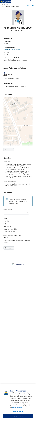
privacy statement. (17, 407)
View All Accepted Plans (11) (13, 49)
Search (4, 4)
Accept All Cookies (18, 416)
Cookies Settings (18, 411)
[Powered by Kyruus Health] (18, 264)
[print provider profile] (33, 5)
